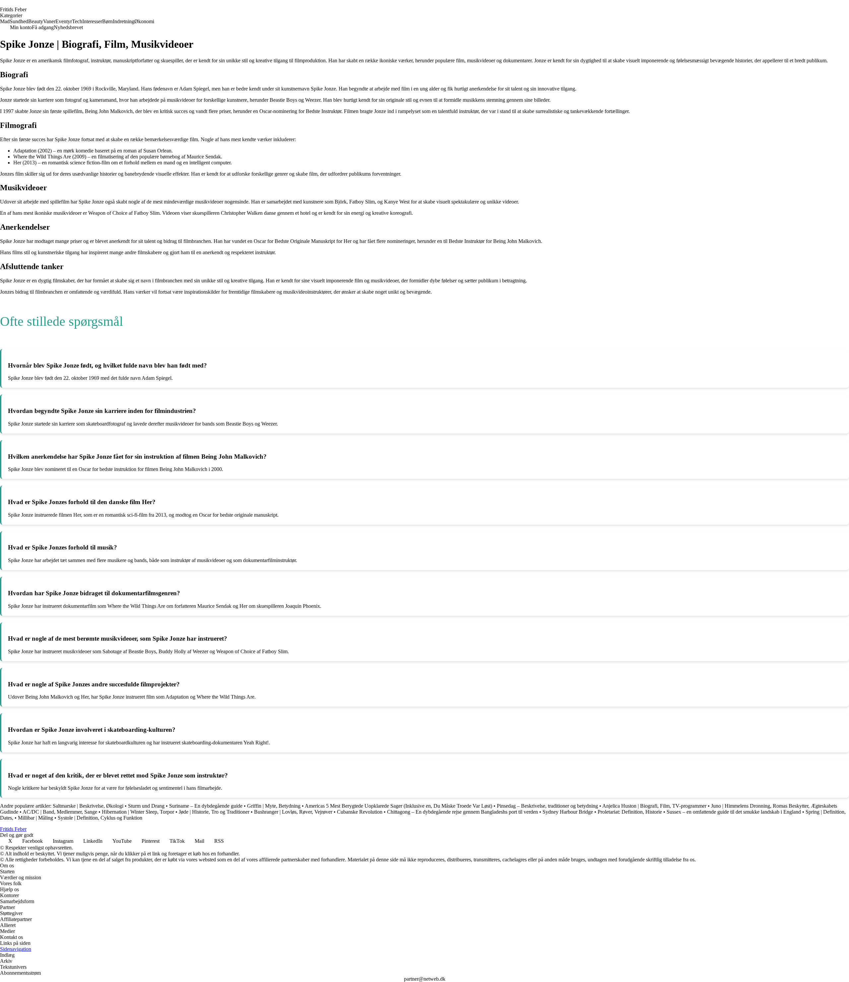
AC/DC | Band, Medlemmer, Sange (60, 812)
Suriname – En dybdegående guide (205, 806)
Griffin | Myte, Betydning (273, 806)
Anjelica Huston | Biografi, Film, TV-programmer (654, 806)
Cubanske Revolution (359, 812)
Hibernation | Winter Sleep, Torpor (138, 812)
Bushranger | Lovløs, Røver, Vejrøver (293, 812)
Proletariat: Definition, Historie (630, 812)
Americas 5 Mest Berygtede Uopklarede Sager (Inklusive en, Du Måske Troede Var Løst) (398, 806)
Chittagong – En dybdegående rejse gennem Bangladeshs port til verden (462, 812)
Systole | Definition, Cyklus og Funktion (100, 818)
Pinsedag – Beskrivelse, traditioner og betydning (547, 806)
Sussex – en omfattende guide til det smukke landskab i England (734, 812)
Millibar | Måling (35, 818)
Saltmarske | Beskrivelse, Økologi (88, 806)
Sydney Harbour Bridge (568, 812)
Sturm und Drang (146, 806)
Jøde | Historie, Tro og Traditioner (214, 812)
